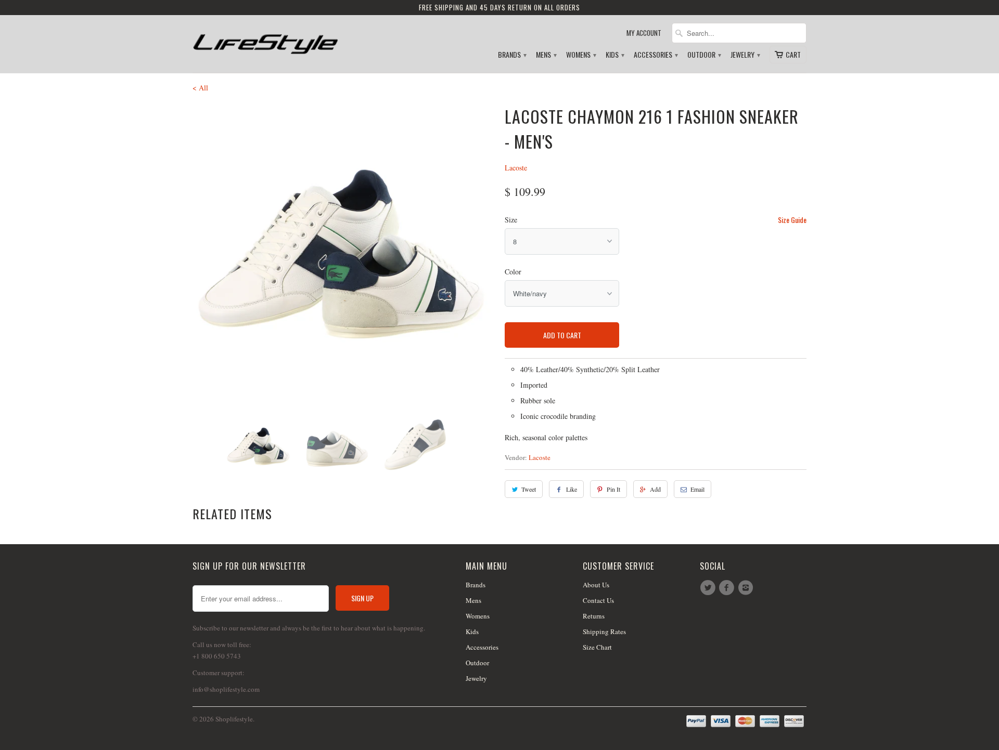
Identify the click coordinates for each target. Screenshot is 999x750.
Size (511, 220)
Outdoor (703, 55)
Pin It (613, 489)
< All (200, 88)
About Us (596, 584)
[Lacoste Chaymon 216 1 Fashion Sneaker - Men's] (343, 254)
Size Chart (597, 647)
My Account (643, 33)
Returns (594, 616)
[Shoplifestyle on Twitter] (709, 588)
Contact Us (598, 600)
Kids (614, 55)
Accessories (655, 55)
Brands (512, 55)
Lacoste (516, 168)
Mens (546, 55)
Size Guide (792, 219)
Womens (580, 55)
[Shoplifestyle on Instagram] (747, 588)
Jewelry (745, 55)
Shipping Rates (604, 631)
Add (655, 489)
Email (697, 489)
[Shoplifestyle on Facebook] (728, 588)
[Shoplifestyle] (265, 40)
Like (571, 489)
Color (513, 272)
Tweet (528, 489)
